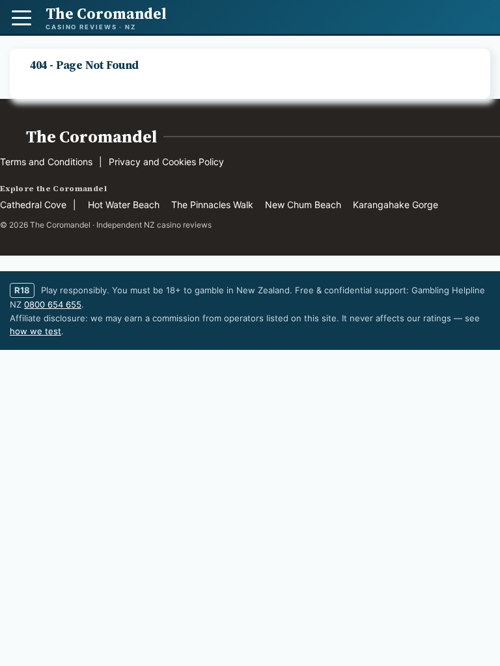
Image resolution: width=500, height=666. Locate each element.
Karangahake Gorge (395, 204)
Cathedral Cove (33, 204)
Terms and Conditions (46, 161)
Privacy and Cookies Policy (166, 161)
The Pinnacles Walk (212, 204)
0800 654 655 (52, 304)
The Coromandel (91, 136)
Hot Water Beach (124, 204)
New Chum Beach (303, 204)
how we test (35, 331)
